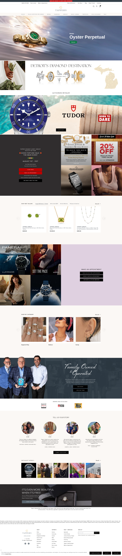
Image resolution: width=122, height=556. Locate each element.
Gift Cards (39, 547)
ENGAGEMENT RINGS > (61, 76)
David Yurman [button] (75, 14)
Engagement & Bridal (41, 535)
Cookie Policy (8, 554)
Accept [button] (107, 553)
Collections (39, 539)
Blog (86, 3)
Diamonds (57, 14)
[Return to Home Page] (27, 532)
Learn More (30, 169)
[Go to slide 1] (59, 132)
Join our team (80, 390)
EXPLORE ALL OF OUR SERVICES (91, 279)
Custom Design (67, 534)
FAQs (53, 537)
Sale (37, 545)
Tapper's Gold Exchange (68, 543)
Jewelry (65, 14)
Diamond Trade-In (67, 541)
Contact (53, 535)
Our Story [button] (80, 3)
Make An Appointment (30, 173)
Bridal (49, 14)
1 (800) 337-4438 (25, 3)
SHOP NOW (15, 303)
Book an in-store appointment (91, 273)
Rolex (96, 9)
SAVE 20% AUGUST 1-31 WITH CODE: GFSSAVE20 (61, 1)
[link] (100, 6)
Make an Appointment (42, 3)
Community (54, 534)
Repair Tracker (92, 3)
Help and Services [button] (71, 3)
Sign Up (97, 532)
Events (53, 547)
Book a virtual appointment (91, 276)
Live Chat (27, 538)
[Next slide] (119, 131)
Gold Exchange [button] (96, 14)
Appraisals (66, 532)
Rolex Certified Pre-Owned (36, 14)
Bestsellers (39, 541)
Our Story (80, 386)
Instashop (99, 3)
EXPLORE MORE (76, 193)
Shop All (97, 203)
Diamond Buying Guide (68, 537)
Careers (53, 532)
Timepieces (85, 14)
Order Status (54, 541)
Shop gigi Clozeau (106, 193)
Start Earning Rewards (33, 501)
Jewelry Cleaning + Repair (69, 535)
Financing (66, 539)
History (53, 539)
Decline (116, 553)
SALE (105, 14)
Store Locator (33, 3)
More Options (96, 553)
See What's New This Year (30, 180)
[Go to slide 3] (62, 132)
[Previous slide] (115, 131)
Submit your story (61, 452)
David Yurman (39, 537)
